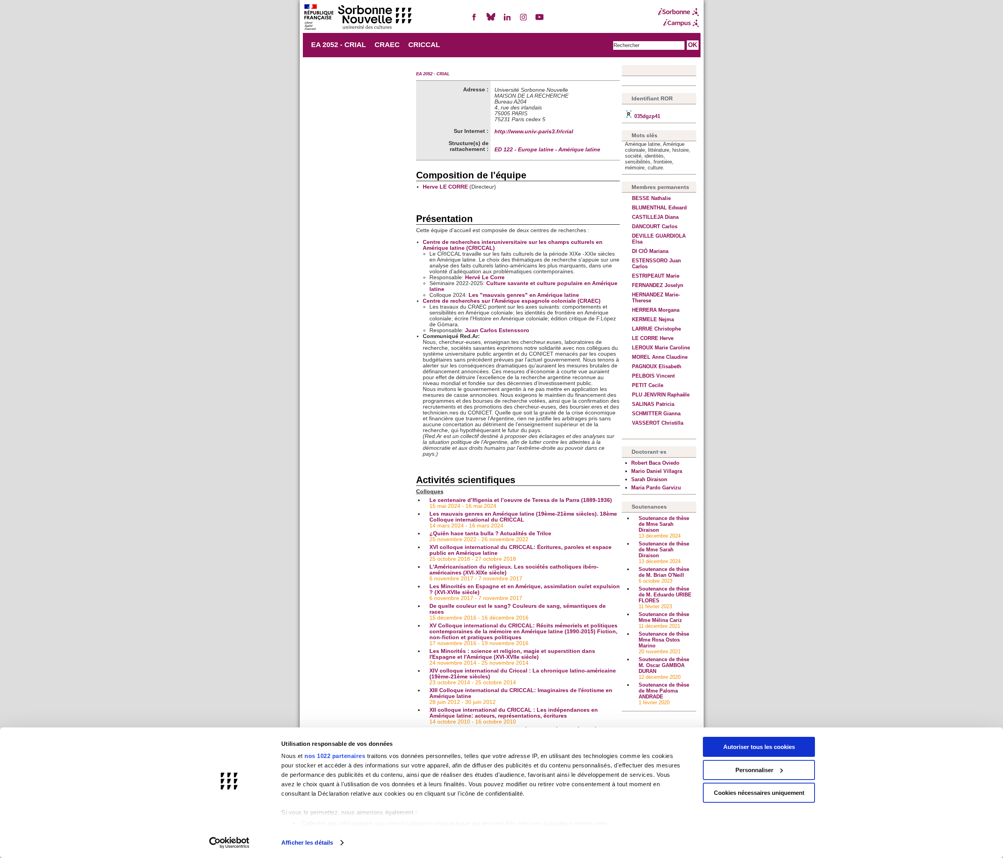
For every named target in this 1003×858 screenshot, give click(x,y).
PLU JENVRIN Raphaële (661, 395)
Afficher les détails (307, 842)
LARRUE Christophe (656, 329)
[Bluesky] (491, 20)
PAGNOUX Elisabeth (656, 366)
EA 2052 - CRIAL (338, 45)
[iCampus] (679, 23)
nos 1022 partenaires (334, 756)
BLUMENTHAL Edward (659, 208)
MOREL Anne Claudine (660, 357)
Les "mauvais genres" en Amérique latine (524, 295)
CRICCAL (424, 45)
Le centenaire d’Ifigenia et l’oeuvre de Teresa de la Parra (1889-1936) (520, 500)
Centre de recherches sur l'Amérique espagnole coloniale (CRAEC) (512, 301)
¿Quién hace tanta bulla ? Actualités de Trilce (490, 533)
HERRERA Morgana (655, 310)
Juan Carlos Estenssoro (497, 330)
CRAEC (387, 45)
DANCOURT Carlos (654, 226)
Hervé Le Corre (485, 277)
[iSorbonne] (679, 12)
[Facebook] (474, 20)
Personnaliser (754, 770)
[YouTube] (539, 20)
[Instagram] (523, 20)
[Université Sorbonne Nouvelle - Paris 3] (358, 18)
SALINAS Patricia (653, 404)
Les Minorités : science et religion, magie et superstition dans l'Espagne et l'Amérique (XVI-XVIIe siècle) (512, 654)
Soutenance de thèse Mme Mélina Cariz (664, 617)
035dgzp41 (646, 116)
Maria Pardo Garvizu (656, 488)
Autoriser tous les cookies (759, 746)
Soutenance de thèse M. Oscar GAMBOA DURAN (664, 665)
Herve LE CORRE (445, 187)
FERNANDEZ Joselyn (657, 285)
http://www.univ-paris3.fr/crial (533, 132)
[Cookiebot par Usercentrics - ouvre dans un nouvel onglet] (229, 843)
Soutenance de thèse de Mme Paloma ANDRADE (664, 691)
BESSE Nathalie (651, 198)
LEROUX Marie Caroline (661, 348)
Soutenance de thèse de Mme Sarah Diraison (664, 524)
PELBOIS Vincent (653, 376)
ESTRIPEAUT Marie (655, 276)
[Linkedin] (507, 20)
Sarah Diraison (649, 479)
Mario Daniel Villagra (656, 471)
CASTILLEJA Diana (655, 217)
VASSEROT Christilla (657, 423)
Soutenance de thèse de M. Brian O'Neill (664, 572)
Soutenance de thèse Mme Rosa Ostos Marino (664, 640)
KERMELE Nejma (653, 319)
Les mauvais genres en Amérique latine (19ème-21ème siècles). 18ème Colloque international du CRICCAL (523, 517)
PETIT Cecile (647, 385)
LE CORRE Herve (652, 338)
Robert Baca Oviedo (655, 463)
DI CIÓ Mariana (650, 251)
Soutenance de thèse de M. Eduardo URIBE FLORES (665, 595)
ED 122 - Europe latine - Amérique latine (547, 150)
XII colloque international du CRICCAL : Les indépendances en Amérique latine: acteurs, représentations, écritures (513, 713)
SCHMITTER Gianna (656, 413)
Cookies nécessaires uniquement (759, 792)
